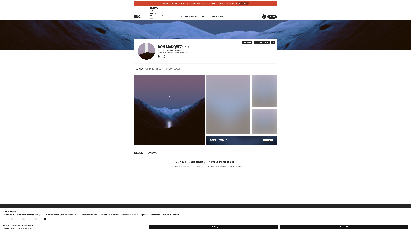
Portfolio (149, 69)
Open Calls (204, 17)
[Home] (137, 17)
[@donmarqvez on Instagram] (159, 56)
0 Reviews (170, 50)
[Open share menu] (273, 42)
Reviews (168, 69)
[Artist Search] (264, 17)
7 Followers (178, 50)
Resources (217, 17)
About (177, 69)
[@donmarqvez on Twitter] (163, 56)
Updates (160, 69)
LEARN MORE (243, 3)
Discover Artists (188, 17)
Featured (139, 69)
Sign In (272, 17)
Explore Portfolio (218, 140)
